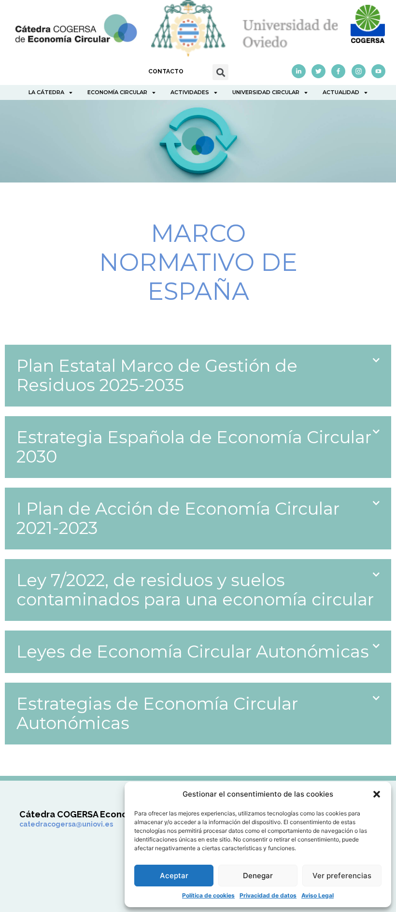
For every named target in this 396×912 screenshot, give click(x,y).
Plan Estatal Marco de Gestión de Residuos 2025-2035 (156, 375)
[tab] (198, 376)
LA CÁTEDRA (46, 92)
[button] (377, 794)
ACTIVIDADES (189, 92)
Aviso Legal (317, 895)
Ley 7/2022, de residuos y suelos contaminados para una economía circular (195, 590)
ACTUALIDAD (341, 92)
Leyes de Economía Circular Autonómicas (192, 651)
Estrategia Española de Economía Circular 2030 (193, 447)
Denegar (258, 875)
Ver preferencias (341, 875)
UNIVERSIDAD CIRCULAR (265, 92)
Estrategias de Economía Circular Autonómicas (157, 713)
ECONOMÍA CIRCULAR (117, 92)
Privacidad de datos (268, 895)
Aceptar (174, 875)
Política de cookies (208, 895)
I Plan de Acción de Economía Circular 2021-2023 (177, 518)
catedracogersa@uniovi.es (66, 824)
